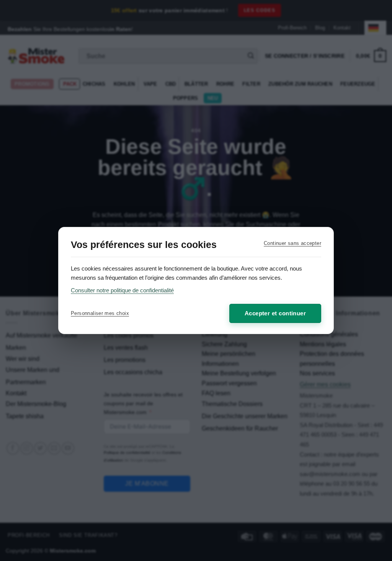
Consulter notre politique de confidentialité (122, 290)
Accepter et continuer (275, 313)
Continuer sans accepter (292, 243)
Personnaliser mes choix (100, 313)
